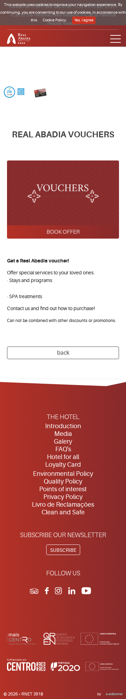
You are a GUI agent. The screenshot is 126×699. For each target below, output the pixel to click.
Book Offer (63, 232)
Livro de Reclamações (63, 504)
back (63, 353)
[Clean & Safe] (14, 93)
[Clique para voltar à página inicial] (63, 38)
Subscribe (63, 550)
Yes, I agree (83, 20)
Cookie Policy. (55, 20)
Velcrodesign (112, 693)
